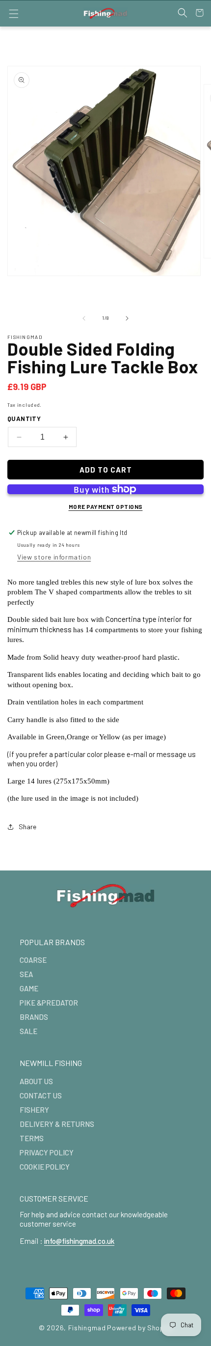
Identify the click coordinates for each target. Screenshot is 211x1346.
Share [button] (27, 826)
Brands (34, 1016)
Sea (26, 974)
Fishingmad (87, 1327)
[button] (13, 13)
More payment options (106, 506)
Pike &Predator (49, 1002)
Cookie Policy (45, 1166)
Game (29, 988)
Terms (32, 1138)
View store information (54, 557)
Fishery (34, 1109)
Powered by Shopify (139, 1327)
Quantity (24, 418)
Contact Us (41, 1095)
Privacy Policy (47, 1152)
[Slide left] (84, 318)
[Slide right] (127, 318)
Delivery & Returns (57, 1124)
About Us (36, 1081)
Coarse (33, 959)
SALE (28, 1031)
